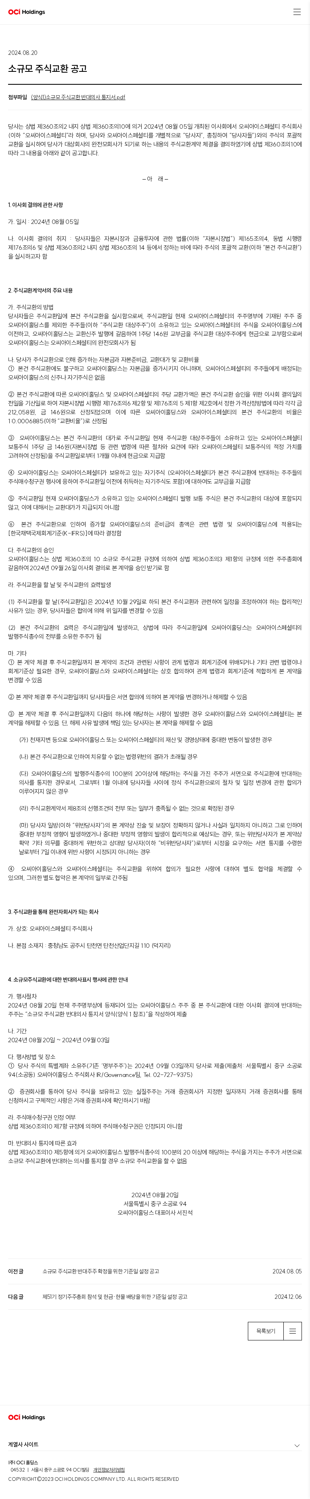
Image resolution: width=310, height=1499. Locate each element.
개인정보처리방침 (109, 1470)
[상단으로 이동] (295, 1390)
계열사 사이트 (23, 1444)
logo (26, 12)
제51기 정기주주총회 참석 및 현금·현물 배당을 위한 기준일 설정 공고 (114, 1296)
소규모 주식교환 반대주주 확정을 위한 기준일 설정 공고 (100, 1271)
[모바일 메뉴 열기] (297, 12)
